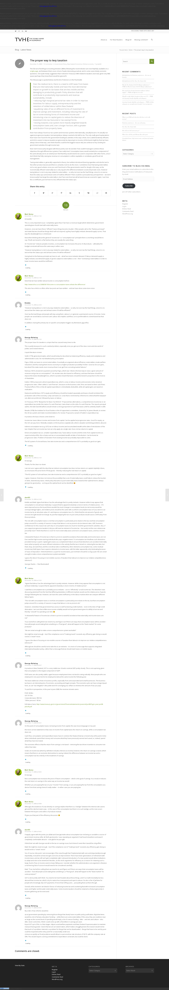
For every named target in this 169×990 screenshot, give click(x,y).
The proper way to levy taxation (48, 60)
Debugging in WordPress (48, 6)
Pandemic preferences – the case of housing (133, 123)
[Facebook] (19, 31)
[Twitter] (15, 31)
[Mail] (26, 31)
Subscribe (129, 186)
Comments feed (127, 211)
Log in (124, 206)
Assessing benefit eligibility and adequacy (135, 98)
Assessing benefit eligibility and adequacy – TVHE (135, 102)
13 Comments (47, 64)
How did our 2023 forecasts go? (130, 130)
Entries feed (126, 209)
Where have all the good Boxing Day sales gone (135, 134)
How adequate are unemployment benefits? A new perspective (138, 103)
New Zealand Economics (74, 64)
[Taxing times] (2, 495)
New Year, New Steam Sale (139, 81)
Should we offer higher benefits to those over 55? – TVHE (137, 96)
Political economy (88, 64)
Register (125, 204)
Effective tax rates (138, 92)
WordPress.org (127, 214)
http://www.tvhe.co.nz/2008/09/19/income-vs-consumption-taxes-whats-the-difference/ (55, 284)
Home (130, 50)
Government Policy (61, 64)
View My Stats (20, 965)
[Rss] (22, 31)
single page (34, 71)
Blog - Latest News (23, 49)
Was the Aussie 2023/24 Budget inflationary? (140, 87)
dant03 (99, 64)
